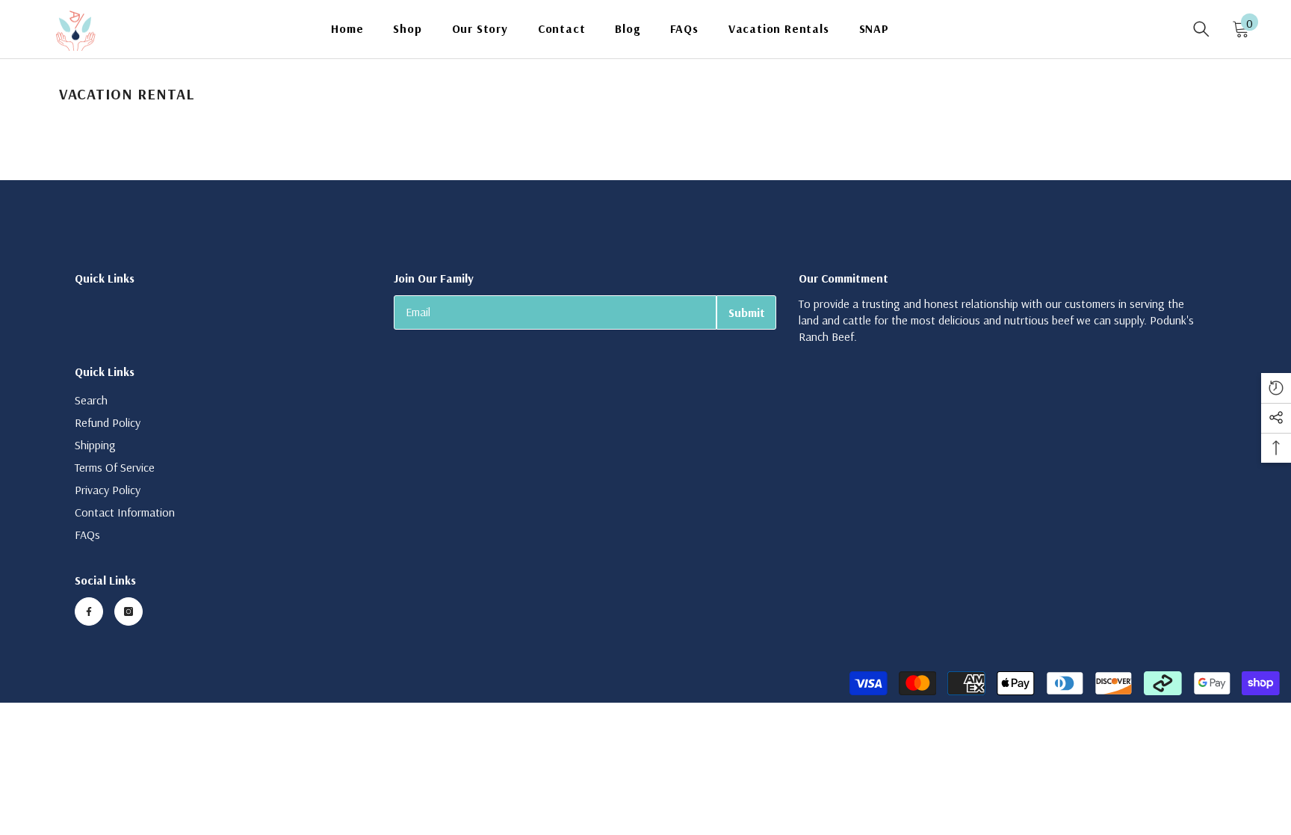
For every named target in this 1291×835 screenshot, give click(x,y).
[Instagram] (128, 611)
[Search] (1201, 29)
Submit (746, 312)
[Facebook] (89, 611)
